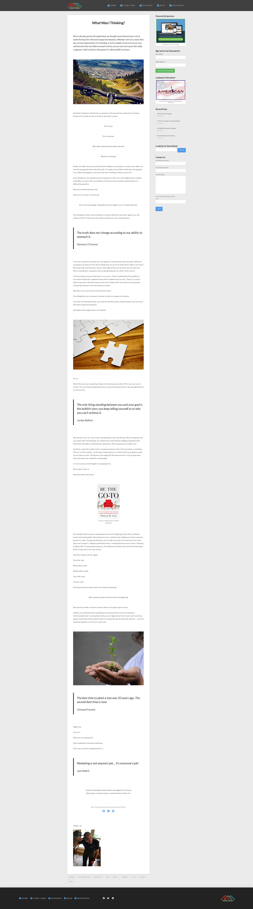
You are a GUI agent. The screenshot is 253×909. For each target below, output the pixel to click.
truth (134, 877)
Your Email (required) (162, 167)
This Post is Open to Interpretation (168, 121)
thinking (124, 877)
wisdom (142, 877)
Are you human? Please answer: (165, 198)
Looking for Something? (167, 146)
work (71, 881)
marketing (98, 877)
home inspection (84, 877)
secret (115, 877)
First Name (159, 54)
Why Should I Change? (164, 114)
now (107, 877)
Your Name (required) (162, 160)
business (72, 877)
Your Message (160, 174)
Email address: (160, 62)
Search (181, 150)
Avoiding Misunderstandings (166, 128)
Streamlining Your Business (166, 136)
